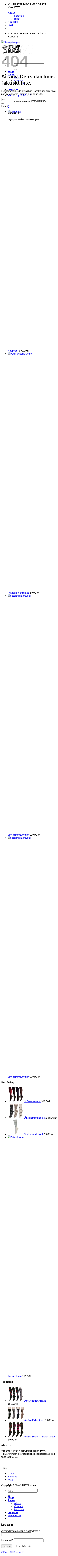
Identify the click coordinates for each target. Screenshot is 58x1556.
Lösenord (7, 1539)
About (11, 12)
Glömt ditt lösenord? (12, 1551)
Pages (11, 1500)
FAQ (10, 24)
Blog (16, 18)
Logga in (6, 1546)
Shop (11, 71)
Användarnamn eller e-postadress (20, 1530)
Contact (18, 1506)
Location (19, 15)
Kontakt (13, 21)
